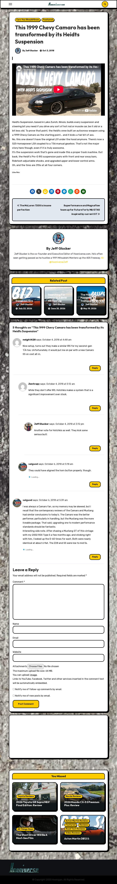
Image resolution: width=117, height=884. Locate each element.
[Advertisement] (59, 737)
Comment (19, 581)
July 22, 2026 (25, 308)
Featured (48, 20)
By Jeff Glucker (30, 50)
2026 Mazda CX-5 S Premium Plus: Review (81, 803)
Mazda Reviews (73, 796)
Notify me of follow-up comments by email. (38, 689)
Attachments (20, 666)
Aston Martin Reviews (77, 821)
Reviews (83, 825)
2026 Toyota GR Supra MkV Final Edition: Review (33, 803)
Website (17, 652)
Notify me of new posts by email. (32, 695)
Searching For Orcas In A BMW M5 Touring (57, 297)
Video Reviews (73, 833)
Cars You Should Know (27, 20)
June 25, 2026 (58, 308)
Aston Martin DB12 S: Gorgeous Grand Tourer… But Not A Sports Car (26, 301)
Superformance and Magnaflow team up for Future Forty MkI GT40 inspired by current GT (80, 210)
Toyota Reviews (26, 796)
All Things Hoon (25, 829)
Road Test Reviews (75, 829)
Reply (95, 368)
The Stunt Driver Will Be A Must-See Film (31, 836)
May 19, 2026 (89, 308)
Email (15, 637)
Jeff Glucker (61, 248)
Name (16, 624)
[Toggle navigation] (10, 4)
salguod (33, 464)
